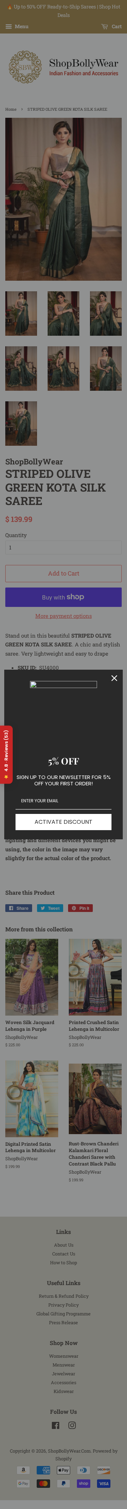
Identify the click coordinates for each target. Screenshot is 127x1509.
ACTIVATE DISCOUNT (63, 822)
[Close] (114, 678)
